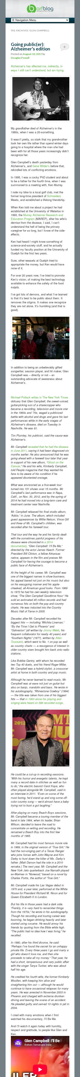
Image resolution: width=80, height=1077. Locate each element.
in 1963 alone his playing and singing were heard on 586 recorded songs (37, 701)
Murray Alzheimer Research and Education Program (37, 217)
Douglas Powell (20, 57)
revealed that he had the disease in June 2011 (39, 449)
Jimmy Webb (51, 630)
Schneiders (54, 196)
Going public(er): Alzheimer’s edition (30, 46)
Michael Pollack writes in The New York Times (39, 397)
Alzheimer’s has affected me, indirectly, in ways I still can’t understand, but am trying (37, 68)
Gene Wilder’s (41, 166)
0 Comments (64, 48)
